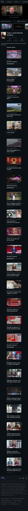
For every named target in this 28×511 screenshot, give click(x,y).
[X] (26, 478)
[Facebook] (19, 478)
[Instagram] (23, 478)
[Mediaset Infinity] (2, 2)
